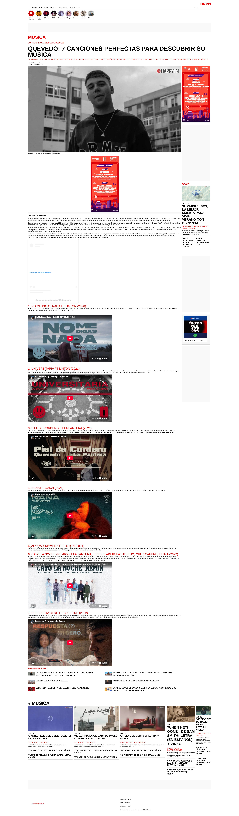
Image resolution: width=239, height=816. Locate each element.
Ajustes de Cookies (125, 806)
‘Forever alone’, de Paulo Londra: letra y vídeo (95, 751)
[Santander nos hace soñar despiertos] (108, 682)
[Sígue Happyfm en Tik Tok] (209, 4)
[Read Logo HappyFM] (38, 4)
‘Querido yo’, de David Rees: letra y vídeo (203, 751)
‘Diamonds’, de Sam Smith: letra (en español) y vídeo (180, 772)
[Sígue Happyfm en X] (207, 4)
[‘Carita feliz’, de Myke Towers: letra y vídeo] (50, 718)
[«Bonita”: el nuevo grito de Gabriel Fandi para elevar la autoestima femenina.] (31, 673)
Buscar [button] (210, 7)
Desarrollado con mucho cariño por (135, 809)
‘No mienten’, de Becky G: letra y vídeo (140, 755)
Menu (29, 8)
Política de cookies (125, 802)
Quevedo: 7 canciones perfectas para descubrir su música (116, 51)
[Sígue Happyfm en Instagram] (204, 4)
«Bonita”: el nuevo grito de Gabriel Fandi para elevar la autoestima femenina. (64, 674)
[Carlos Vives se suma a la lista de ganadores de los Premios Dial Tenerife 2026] (108, 689)
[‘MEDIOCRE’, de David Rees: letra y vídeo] (203, 710)
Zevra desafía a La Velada (52, 681)
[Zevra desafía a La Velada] (31, 682)
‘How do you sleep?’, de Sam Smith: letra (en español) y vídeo (179, 763)
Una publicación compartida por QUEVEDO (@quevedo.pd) (53, 300)
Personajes (74, 8)
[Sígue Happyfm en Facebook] (202, 4)
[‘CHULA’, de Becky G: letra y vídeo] (142, 718)
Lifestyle (53, 8)
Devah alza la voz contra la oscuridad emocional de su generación (143, 674)
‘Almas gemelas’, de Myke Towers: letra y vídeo (49, 756)
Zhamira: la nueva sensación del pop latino (62, 688)
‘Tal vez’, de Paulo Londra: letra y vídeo (95, 757)
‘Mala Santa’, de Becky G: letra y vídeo (140, 750)
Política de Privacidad (125, 799)
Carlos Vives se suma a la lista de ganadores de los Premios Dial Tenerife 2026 (144, 689)
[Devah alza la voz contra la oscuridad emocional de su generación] (108, 673)
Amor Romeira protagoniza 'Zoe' (202, 241)
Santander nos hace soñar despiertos (135, 681)
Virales (63, 8)
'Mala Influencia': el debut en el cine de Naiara (188, 242)
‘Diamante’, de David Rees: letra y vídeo (203, 762)
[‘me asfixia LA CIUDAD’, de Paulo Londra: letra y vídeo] (96, 718)
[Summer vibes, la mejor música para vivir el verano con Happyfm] (196, 193)
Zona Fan (43, 8)
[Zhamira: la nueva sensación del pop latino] (31, 689)
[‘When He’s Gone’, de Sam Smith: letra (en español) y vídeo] (181, 714)
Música (34, 8)
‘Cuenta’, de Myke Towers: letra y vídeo (49, 750)
